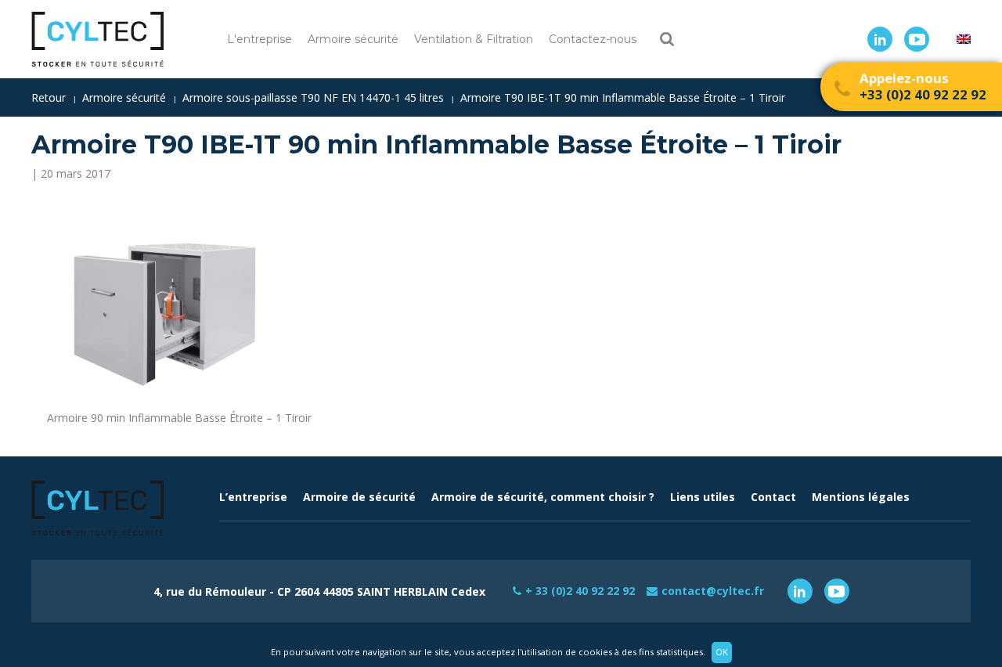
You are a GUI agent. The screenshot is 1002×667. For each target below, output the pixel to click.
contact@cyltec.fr (712, 590)
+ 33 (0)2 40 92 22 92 (580, 590)
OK (721, 652)
